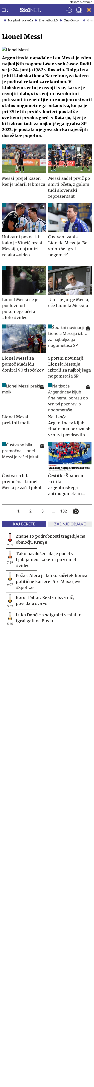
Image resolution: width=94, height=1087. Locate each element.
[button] (4, 10)
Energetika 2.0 (48, 20)
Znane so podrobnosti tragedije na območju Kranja (50, 539)
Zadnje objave (70, 524)
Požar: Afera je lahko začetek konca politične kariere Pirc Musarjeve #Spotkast (51, 581)
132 (64, 511)
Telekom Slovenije (80, 1)
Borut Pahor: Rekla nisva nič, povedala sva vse (45, 600)
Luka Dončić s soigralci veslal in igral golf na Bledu (48, 617)
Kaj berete (24, 524)
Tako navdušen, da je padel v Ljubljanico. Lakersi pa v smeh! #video (47, 559)
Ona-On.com (72, 20)
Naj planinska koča (20, 20)
